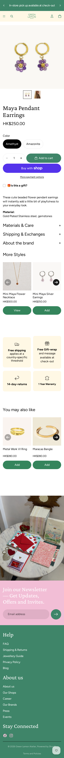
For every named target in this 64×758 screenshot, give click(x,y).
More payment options (32, 176)
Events (7, 717)
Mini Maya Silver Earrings (43, 295)
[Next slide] (60, 5)
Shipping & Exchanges (24, 234)
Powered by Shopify (46, 746)
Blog (6, 668)
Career (7, 698)
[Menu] (4, 16)
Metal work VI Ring (15, 449)
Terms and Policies (32, 753)
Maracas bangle (43, 449)
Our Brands (10, 704)
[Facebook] (5, 735)
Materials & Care (18, 225)
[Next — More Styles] (56, 282)
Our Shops (9, 692)
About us (8, 686)
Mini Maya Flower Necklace (14, 295)
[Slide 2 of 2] (37, 95)
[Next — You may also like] (56, 437)
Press (6, 710)
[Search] (12, 16)
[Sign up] (56, 614)
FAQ (6, 643)
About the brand (18, 243)
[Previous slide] (4, 5)
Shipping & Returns (15, 650)
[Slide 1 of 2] (27, 95)
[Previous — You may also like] (8, 437)
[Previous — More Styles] (8, 282)
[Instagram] (11, 735)
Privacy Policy (11, 662)
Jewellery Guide (13, 656)
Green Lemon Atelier (26, 746)
